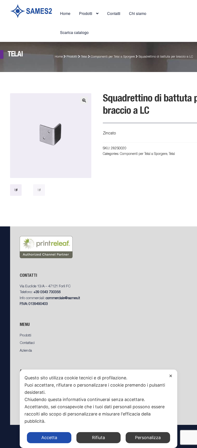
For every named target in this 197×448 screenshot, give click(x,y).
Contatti (113, 13)
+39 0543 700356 (47, 292)
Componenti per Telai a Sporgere (113, 57)
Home (65, 13)
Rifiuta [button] (98, 437)
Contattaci (27, 343)
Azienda (26, 351)
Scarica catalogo (74, 32)
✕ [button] (170, 375)
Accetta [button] (49, 437)
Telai (84, 57)
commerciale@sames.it (63, 298)
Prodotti (72, 57)
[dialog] (98, 408)
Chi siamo (137, 13)
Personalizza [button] (148, 437)
